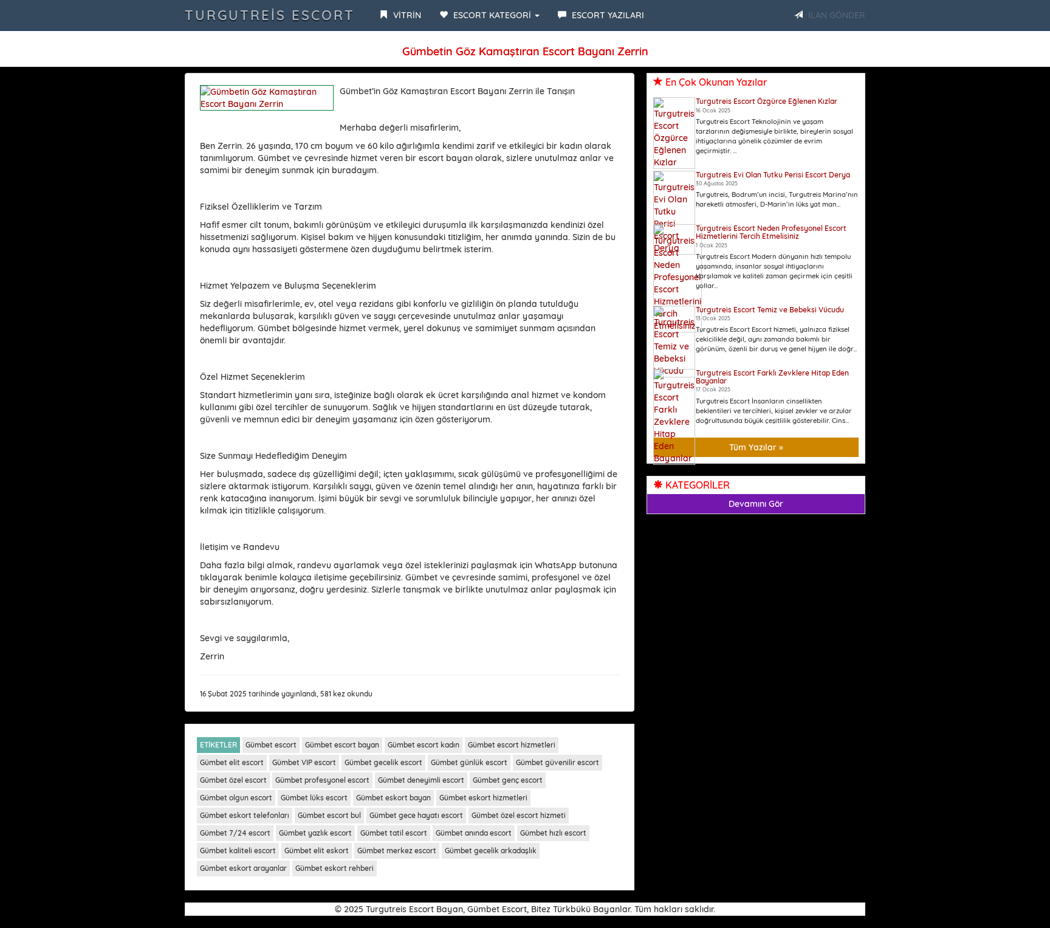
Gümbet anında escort (474, 832)
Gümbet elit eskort (316, 850)
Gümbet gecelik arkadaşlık (491, 850)
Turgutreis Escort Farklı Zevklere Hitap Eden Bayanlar (772, 376)
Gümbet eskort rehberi (334, 868)
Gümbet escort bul (329, 815)
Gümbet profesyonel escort (322, 780)
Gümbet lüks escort (314, 797)
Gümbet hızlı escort (553, 832)
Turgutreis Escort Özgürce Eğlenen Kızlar (766, 101)
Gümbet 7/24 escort (235, 832)
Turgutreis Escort (270, 15)
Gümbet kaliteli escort (238, 850)
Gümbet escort (271, 744)
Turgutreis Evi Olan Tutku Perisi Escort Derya (773, 174)
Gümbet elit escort (232, 762)
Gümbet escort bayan (342, 744)
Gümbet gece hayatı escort (416, 815)
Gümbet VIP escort (304, 762)
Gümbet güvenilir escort (557, 762)
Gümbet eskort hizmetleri (483, 797)
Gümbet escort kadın (423, 744)
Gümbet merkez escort (396, 850)
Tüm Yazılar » (756, 447)
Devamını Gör (756, 503)
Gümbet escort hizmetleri (511, 744)
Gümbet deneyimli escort (421, 780)
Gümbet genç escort (508, 780)
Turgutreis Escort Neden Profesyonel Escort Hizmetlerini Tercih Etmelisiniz (771, 232)
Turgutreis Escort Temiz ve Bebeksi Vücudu (770, 309)
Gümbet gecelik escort (383, 762)
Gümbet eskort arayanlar (243, 868)
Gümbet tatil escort (393, 832)
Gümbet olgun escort (236, 797)
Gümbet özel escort (233, 780)
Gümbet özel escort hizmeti (519, 815)
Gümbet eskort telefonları (244, 815)
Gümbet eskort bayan (393, 797)
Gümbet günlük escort (469, 762)
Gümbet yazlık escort (315, 832)
